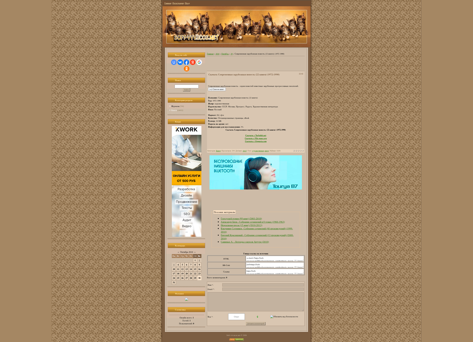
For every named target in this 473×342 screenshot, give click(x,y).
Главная (167, 3)
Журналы (175, 106)
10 (174, 269)
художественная (258, 151)
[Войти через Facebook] (186, 62)
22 (195, 273)
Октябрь (225, 53)
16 (199, 269)
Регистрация (178, 3)
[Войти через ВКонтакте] (180, 62)
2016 (217, 53)
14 (191, 269)
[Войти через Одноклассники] (186, 68)
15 (195, 269)
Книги (174, 110)
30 (199, 278)
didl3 (245, 151)
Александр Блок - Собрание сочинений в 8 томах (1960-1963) (253, 221)
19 (182, 273)
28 (191, 278)
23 (199, 273)
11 (178, 269)
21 (191, 273)
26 (182, 278)
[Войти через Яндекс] (192, 62)
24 (174, 278)
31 (174, 282)
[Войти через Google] (199, 62)
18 (178, 273)
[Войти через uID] (174, 62)
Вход (187, 3)
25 (178, 278)
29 (195, 278)
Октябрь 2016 (186, 251)
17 (174, 273)
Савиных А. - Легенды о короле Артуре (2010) (245, 241)
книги (267, 151)
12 (182, 269)
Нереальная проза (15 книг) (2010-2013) (241, 225)
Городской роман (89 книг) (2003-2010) (241, 218)
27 (187, 278)
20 (187, 273)
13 (187, 269)
